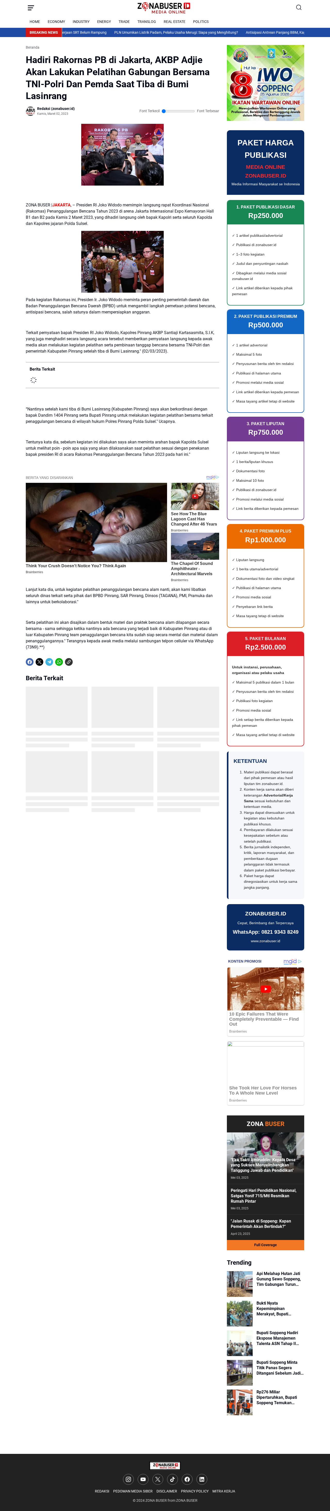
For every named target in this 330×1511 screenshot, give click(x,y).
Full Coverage (265, 1245)
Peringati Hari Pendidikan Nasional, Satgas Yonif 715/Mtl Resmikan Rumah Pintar (263, 1196)
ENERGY (104, 22)
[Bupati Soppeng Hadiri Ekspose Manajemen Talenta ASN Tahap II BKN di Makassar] (240, 1343)
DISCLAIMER (166, 1491)
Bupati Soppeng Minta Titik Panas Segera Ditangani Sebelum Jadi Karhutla (279, 1368)
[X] (39, 662)
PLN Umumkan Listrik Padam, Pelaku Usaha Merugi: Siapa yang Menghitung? (132, 32)
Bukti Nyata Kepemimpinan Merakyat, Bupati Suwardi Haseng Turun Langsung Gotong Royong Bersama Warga (280, 1309)
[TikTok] (172, 1479)
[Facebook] (30, 662)
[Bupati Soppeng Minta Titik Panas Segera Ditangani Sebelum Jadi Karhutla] (240, 1373)
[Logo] (165, 1466)
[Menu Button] (31, 8)
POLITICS (201, 22)
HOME (35, 22)
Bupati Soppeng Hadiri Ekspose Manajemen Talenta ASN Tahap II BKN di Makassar (277, 1338)
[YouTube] (143, 1479)
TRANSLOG (146, 22)
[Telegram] (49, 662)
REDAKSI (102, 1491)
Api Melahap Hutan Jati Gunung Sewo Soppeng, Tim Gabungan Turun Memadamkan (279, 1279)
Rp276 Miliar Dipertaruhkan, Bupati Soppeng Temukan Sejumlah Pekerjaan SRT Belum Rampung (280, 1397)
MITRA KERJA (223, 1491)
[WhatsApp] (59, 662)
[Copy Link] (69, 662)
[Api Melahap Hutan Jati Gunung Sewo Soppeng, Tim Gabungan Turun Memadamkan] (240, 1284)
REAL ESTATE (174, 22)
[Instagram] (128, 1479)
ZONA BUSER (156, 1500)
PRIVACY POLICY (195, 1491)
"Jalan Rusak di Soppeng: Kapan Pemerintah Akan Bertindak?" (261, 1224)
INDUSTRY (81, 22)
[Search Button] (299, 8)
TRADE (124, 22)
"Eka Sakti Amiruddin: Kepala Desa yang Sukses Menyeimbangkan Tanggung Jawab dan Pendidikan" (263, 1165)
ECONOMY (56, 22)
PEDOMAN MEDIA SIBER (133, 1491)
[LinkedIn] (201, 1479)
